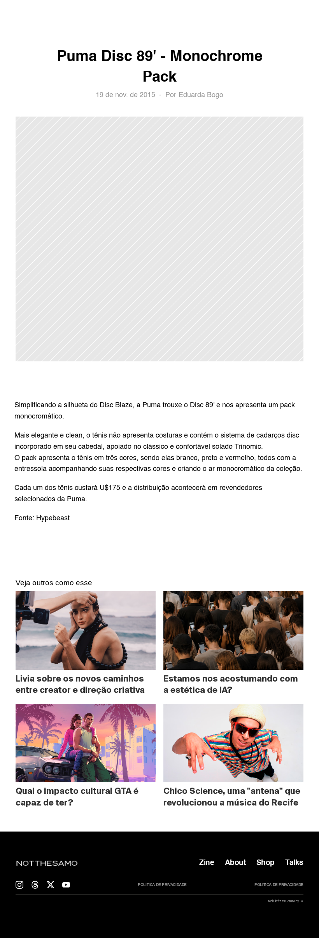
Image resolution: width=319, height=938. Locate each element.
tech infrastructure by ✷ (285, 901)
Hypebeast (53, 518)
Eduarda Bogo (201, 95)
